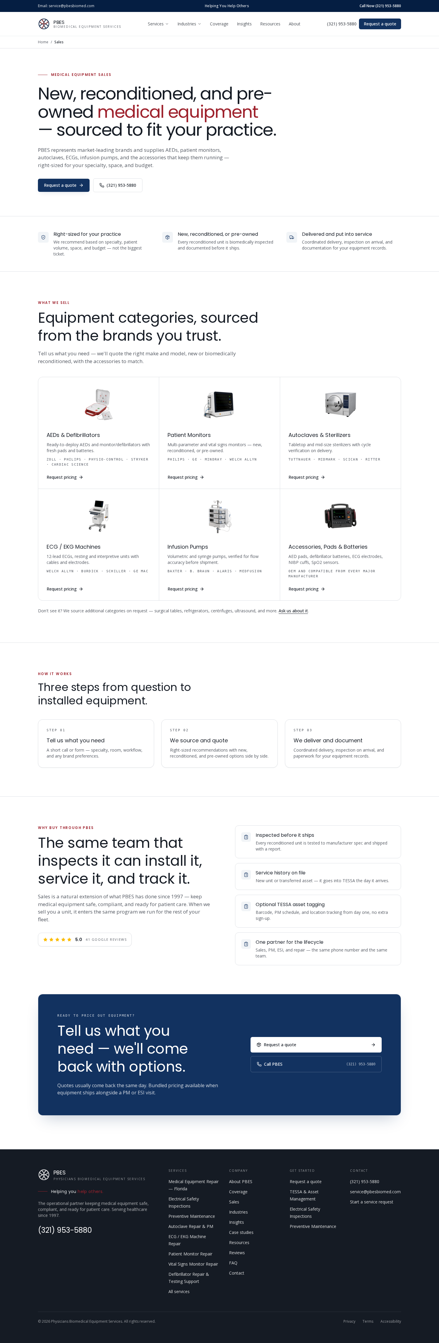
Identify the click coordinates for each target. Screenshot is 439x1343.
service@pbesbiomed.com (375, 1191)
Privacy (349, 1321)
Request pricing (62, 477)
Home (43, 42)
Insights (244, 24)
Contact (236, 1273)
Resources (270, 24)
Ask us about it (293, 611)
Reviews (237, 1252)
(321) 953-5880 (342, 24)
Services (156, 24)
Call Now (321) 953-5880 (380, 6)
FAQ (233, 1263)
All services (179, 1291)
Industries (186, 24)
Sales (234, 1202)
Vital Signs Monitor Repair (193, 1264)
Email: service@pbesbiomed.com (66, 6)
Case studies (241, 1232)
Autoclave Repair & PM (190, 1226)
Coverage (219, 24)
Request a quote (380, 24)
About (294, 24)
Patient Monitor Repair (190, 1254)
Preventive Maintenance (191, 1216)
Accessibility (390, 1321)
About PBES (240, 1181)
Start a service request (371, 1202)
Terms (368, 1321)
